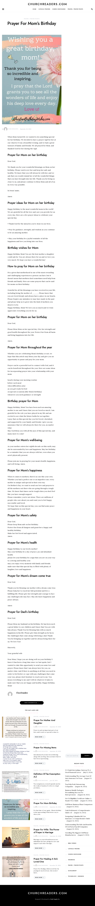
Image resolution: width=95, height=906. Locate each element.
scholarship (72, 871)
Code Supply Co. (55, 899)
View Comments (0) (30, 702)
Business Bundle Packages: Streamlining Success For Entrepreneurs (74, 792)
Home (34, 9)
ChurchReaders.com (47, 4)
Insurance (71, 860)
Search (87, 755)
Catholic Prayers (44, 9)
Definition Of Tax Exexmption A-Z (47, 775)
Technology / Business (76, 876)
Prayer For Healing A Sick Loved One (46, 860)
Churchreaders (13, 129)
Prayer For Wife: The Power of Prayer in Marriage (46, 831)
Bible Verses (72, 843)
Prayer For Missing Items (45, 747)
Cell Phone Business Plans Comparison (78, 804)
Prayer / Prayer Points (75, 9)
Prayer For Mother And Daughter (44, 722)
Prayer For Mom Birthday (45, 803)
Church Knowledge (58, 9)
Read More (38, 737)
